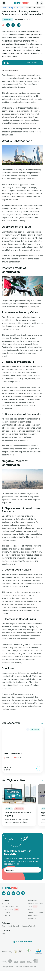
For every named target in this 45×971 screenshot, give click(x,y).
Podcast (7, 19)
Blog (10, 809)
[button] (40, 723)
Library (11, 8)
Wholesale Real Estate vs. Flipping (18, 814)
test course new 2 (13, 753)
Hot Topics (19, 8)
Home (4, 8)
